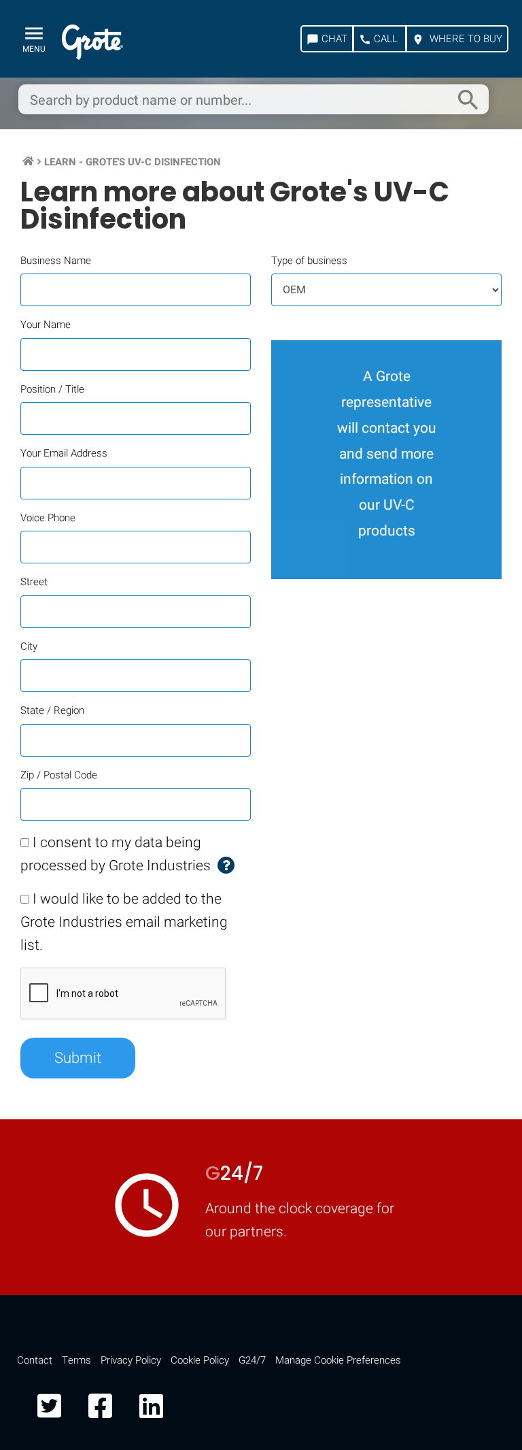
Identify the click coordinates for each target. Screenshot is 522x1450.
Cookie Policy (200, 1360)
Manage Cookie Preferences (338, 1360)
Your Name (45, 324)
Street (34, 581)
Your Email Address (63, 453)
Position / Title (52, 389)
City (28, 646)
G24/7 (252, 1360)
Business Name (55, 260)
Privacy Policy (131, 1360)
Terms (76, 1360)
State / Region (52, 710)
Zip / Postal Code (58, 775)
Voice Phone (47, 517)
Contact (34, 1360)
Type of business (309, 260)
